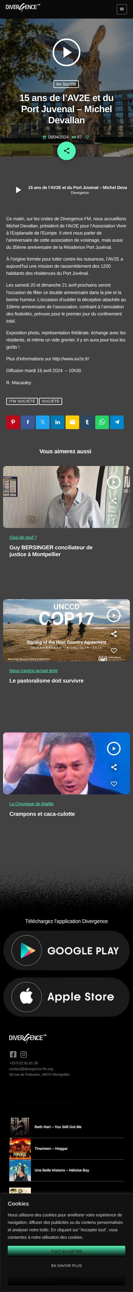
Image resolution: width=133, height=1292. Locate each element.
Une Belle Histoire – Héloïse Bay (62, 1170)
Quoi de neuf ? (23, 537)
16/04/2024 (56, 136)
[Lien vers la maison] (23, 9)
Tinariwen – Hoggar (51, 1148)
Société (50, 401)
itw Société (66, 83)
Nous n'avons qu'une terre (34, 670)
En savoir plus (66, 1265)
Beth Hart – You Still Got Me (58, 1127)
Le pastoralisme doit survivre (47, 681)
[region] (66, 1242)
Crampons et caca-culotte (42, 814)
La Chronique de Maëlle (32, 803)
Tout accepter (66, 1251)
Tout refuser (66, 1280)
